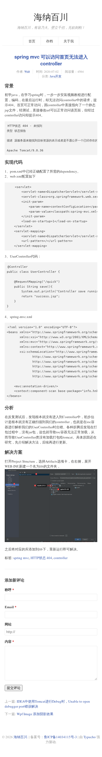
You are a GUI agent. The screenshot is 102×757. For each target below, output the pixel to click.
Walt (27, 71)
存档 (49, 41)
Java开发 (55, 76)
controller (60, 557)
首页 (32, 41)
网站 (8, 624)
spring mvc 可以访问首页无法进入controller (51, 60)
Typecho (89, 737)
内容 (8, 641)
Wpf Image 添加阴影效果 (35, 714)
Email (9, 606)
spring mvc (21, 557)
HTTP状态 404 (41, 557)
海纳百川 (51, 16)
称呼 (8, 589)
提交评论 (13, 688)
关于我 (69, 41)
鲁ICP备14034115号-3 (60, 737)
